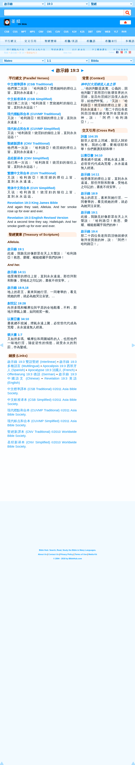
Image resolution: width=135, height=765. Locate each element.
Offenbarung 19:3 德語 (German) (31, 374)
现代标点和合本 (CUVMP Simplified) (33, 128)
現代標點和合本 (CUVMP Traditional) (34, 114)
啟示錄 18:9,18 (17, 287)
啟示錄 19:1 (15, 249)
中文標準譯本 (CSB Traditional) (30, 84)
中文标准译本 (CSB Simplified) (29, 99)
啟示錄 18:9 (89, 193)
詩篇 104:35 (89, 136)
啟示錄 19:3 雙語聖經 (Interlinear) (31, 362)
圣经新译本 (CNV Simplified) (28, 158)
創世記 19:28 (16, 303)
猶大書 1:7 (14, 334)
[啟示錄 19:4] (130, 353)
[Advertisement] (67, 479)
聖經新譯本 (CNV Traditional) (28, 143)
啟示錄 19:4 (89, 231)
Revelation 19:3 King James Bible (32, 203)
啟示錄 (14, 53)
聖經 (6, 53)
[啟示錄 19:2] (4, 353)
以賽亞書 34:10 (18, 319)
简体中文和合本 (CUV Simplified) (31, 188)
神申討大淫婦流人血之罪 (98, 84)
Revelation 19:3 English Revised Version (37, 217)
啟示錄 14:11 (16, 272)
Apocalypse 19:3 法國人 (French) (51, 370)
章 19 (21, 53)
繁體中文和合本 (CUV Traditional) (31, 173)
